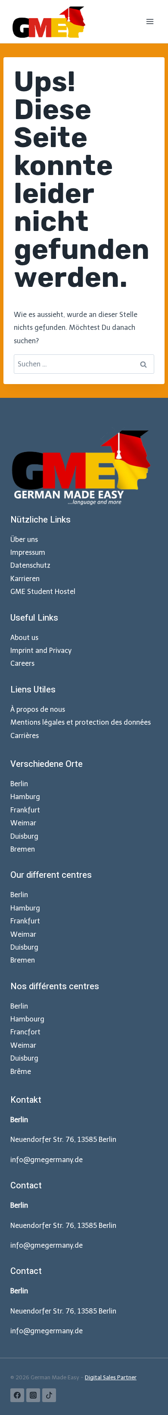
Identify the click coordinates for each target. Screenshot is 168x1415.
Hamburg (25, 797)
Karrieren (25, 579)
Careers (22, 663)
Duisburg (24, 836)
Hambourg (27, 1019)
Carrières (24, 736)
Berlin (19, 784)
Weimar (23, 823)
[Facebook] (17, 1395)
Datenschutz (30, 565)
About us (24, 638)
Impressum (27, 552)
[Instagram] (33, 1395)
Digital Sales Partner (111, 1377)
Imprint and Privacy (41, 650)
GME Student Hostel (42, 592)
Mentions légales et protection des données (80, 722)
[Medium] (49, 1395)
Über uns (24, 539)
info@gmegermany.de (46, 1160)
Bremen (22, 849)
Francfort (25, 1032)
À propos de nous (37, 709)
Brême (20, 1071)
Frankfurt (25, 810)
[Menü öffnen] (150, 21)
